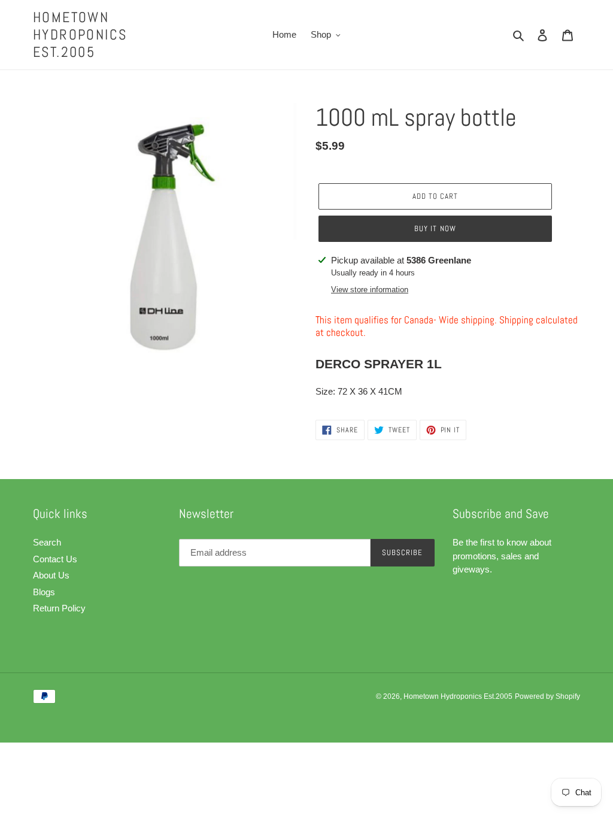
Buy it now (435, 228)
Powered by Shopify (547, 696)
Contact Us (55, 559)
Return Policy (59, 608)
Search (47, 542)
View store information (369, 289)
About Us (51, 575)
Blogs (44, 592)
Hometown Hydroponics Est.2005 (80, 34)
